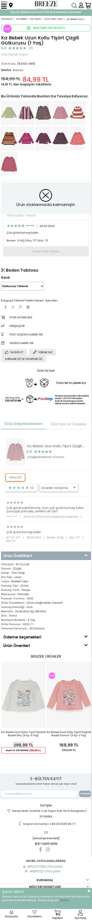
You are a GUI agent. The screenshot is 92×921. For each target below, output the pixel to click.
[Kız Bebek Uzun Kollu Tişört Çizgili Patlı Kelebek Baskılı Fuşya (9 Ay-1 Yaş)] (26, 138)
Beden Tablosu (21, 270)
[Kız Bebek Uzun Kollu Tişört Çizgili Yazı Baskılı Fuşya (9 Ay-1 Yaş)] (9, 164)
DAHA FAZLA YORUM (46, 251)
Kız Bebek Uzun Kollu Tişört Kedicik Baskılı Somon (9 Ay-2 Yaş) (69, 733)
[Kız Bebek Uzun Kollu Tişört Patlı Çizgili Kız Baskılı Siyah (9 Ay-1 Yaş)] (43, 113)
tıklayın (64, 900)
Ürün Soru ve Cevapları (68, 424)
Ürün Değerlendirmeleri (24, 424)
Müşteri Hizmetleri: (49, 824)
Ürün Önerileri (16, 645)
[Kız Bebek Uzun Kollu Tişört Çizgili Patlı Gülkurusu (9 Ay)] (60, 113)
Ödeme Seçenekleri (22, 637)
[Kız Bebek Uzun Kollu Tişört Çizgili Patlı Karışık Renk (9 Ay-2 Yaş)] (9, 138)
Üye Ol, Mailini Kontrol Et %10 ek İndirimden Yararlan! (46, 12)
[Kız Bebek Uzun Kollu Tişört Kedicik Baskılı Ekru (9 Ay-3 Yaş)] (23, 695)
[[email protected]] (46, 833)
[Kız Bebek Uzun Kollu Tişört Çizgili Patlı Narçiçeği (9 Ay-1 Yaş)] (78, 138)
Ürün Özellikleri (17, 555)
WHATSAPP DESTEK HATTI (49, 28)
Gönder (85, 793)
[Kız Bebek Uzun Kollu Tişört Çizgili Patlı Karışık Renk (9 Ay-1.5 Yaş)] (78, 113)
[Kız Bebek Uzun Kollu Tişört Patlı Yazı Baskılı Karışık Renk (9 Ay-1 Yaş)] (26, 113)
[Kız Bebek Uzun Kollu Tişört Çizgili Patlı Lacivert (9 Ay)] (60, 138)
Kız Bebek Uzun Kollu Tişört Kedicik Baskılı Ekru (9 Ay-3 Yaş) (23, 733)
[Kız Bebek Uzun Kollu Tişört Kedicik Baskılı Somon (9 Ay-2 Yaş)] (69, 695)
